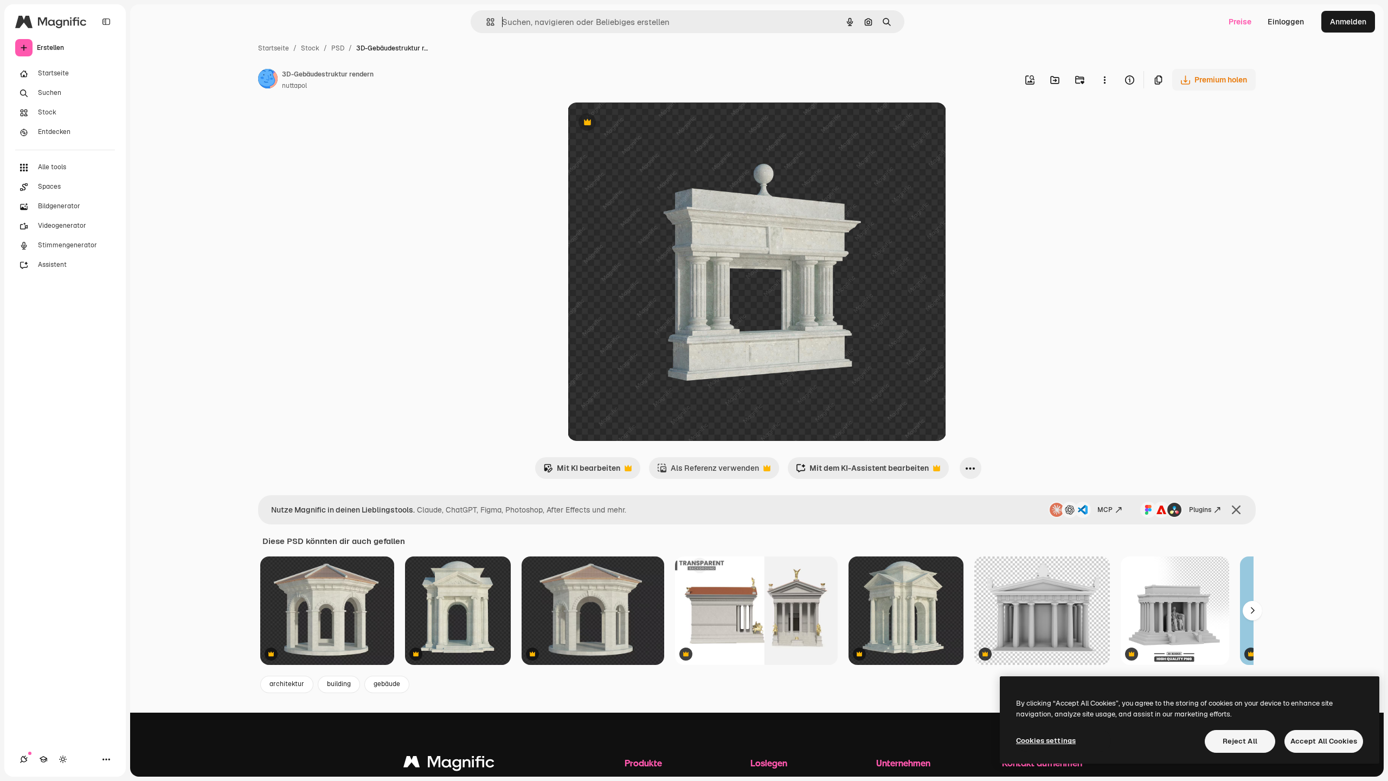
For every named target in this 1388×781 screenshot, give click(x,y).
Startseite (273, 48)
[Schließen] (1236, 509)
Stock (310, 48)
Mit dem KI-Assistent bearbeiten (862, 471)
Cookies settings (1046, 740)
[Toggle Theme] (63, 759)
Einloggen (1286, 22)
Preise (1240, 22)
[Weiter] (1252, 610)
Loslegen (768, 763)
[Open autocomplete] (486, 22)
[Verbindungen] (24, 759)
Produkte (643, 763)
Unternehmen (903, 763)
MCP (1105, 509)
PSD (337, 48)
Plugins (1200, 509)
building (339, 684)
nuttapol (294, 85)
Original (637, 123)
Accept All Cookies (1323, 741)
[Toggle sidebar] (106, 21)
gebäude (387, 684)
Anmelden (1348, 22)
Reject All (1240, 741)
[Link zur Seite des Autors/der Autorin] (268, 80)
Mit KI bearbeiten (581, 471)
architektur (286, 684)
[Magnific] (448, 764)
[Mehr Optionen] (1104, 80)
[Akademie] (43, 759)
